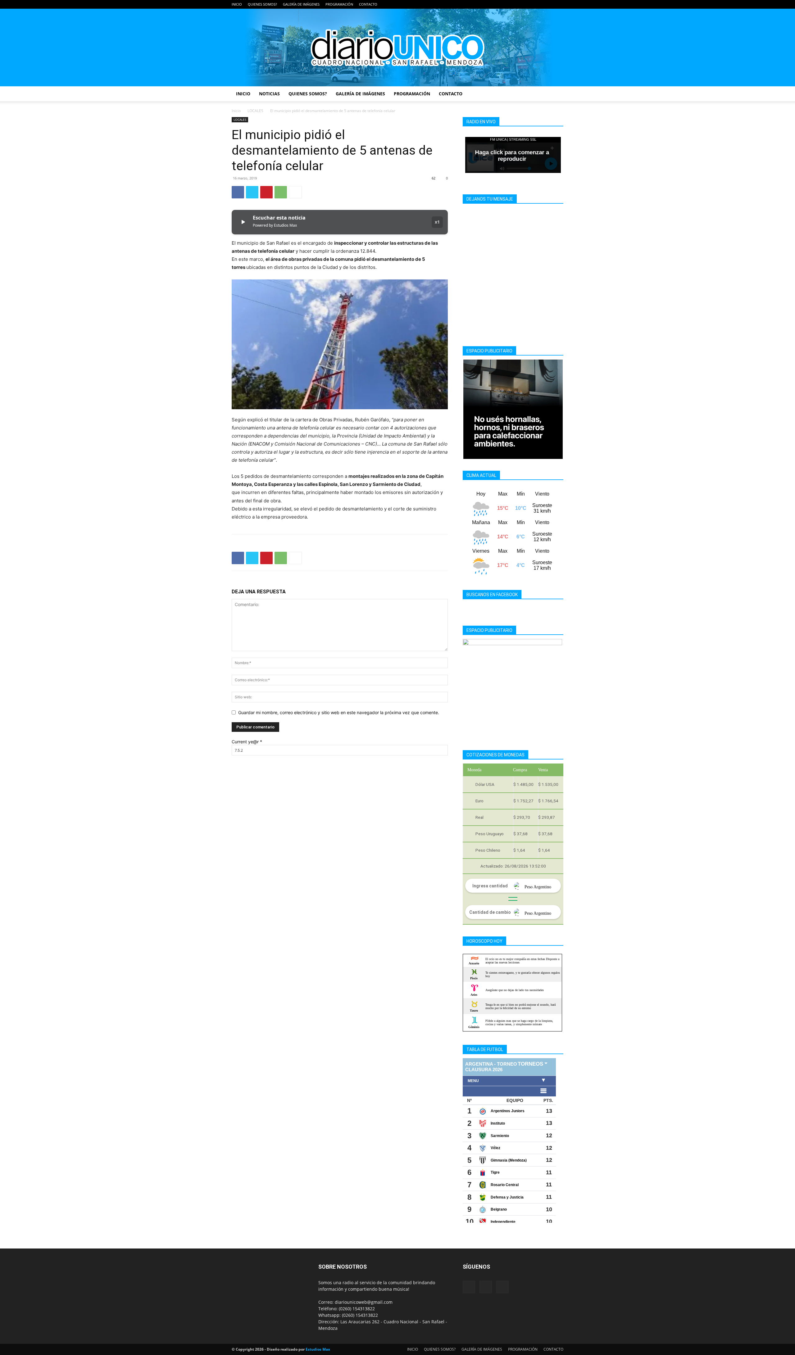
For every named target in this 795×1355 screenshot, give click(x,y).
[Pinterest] (266, 192)
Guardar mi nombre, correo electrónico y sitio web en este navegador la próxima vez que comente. (338, 712)
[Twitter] (558, 4)
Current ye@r (247, 741)
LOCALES (255, 110)
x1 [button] (437, 222)
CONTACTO (368, 4)
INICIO (237, 4)
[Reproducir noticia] (243, 222)
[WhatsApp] (281, 192)
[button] (555, 94)
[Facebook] (538, 4)
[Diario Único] (397, 47)
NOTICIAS (269, 94)
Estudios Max (318, 1349)
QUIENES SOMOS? (262, 4)
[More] (295, 192)
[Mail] (548, 4)
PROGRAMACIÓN (339, 4)
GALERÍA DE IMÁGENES (301, 4)
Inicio (236, 110)
